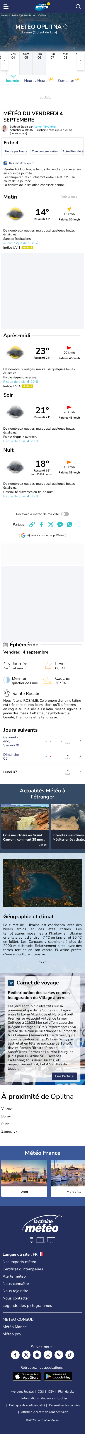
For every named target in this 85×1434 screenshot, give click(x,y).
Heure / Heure (36, 80)
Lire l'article (64, 1076)
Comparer (66, 80)
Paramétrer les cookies (64, 1405)
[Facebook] (15, 1354)
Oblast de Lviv (28, 15)
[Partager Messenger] (60, 524)
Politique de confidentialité (27, 1405)
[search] (78, 6)
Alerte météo (14, 1276)
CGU (41, 1392)
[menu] (6, 6)
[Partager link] (32, 524)
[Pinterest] (58, 1354)
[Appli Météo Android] (58, 1376)
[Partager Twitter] (51, 524)
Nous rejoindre (15, 1290)
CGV (51, 1392)
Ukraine (14, 15)
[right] (80, 62)
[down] (42, 962)
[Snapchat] (37, 1354)
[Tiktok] (69, 1354)
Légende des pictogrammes (27, 1305)
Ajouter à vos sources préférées (45, 535)
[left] (4, 62)
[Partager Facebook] (41, 524)
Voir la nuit (69, 197)
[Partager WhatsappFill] (69, 524)
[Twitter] (26, 1354)
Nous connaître (16, 1283)
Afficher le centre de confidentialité (44, 1412)
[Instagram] (48, 1354)
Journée (12, 80)
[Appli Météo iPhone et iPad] (27, 1376)
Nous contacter (16, 1298)
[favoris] (65, 27)
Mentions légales (22, 1392)
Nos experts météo (19, 1261)
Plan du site (66, 1392)
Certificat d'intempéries (23, 1269)
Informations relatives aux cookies (44, 1398)
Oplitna (42, 15)
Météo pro (12, 1334)
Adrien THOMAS (45, 127)
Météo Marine (15, 1326)
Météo (4, 15)
